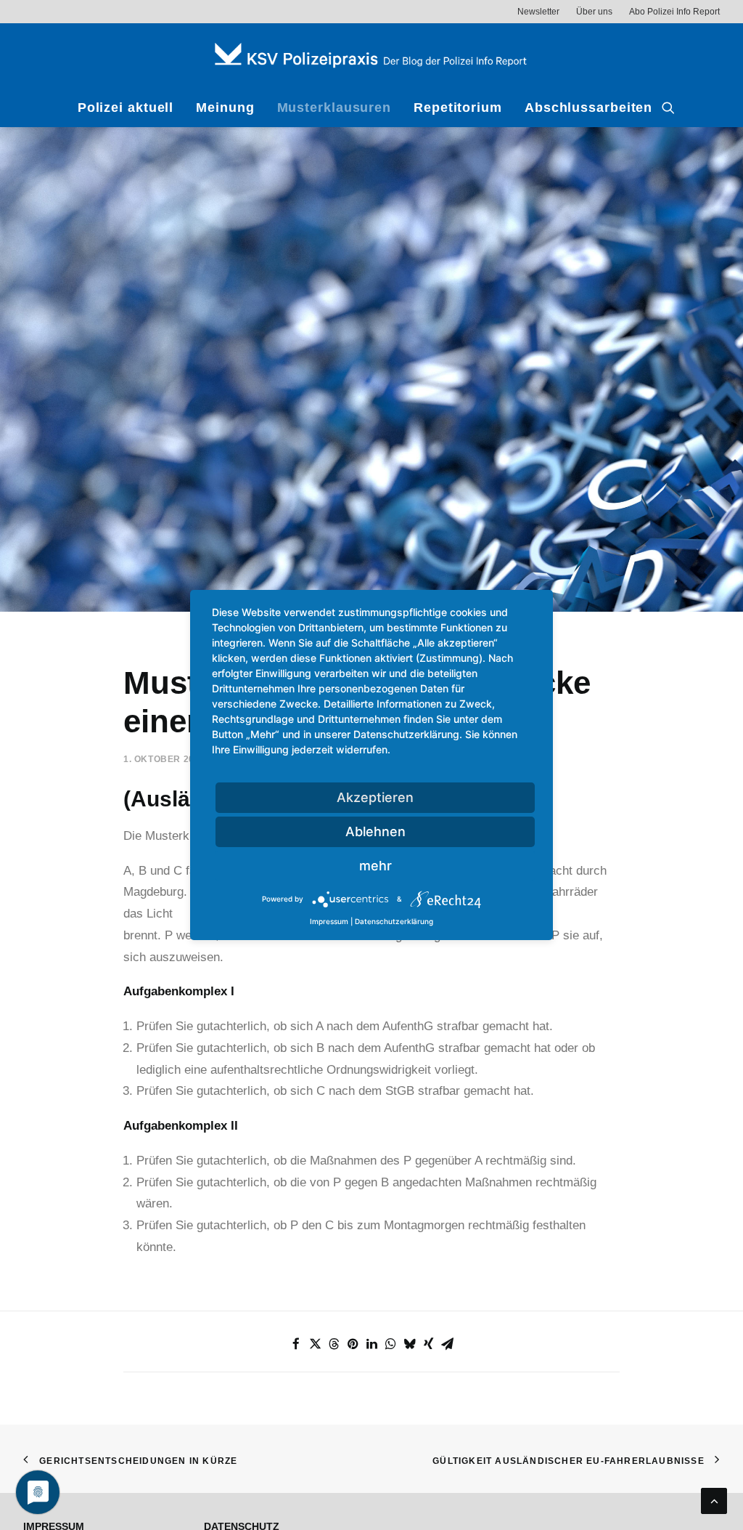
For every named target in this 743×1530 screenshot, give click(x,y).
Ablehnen (375, 831)
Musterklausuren (334, 107)
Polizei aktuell (126, 107)
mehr (375, 865)
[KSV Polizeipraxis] (371, 55)
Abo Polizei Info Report (674, 12)
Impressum (329, 921)
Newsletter (538, 12)
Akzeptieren (375, 797)
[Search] (668, 107)
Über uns (594, 12)
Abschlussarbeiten (588, 107)
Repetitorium (458, 107)
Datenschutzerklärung (394, 921)
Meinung (225, 107)
